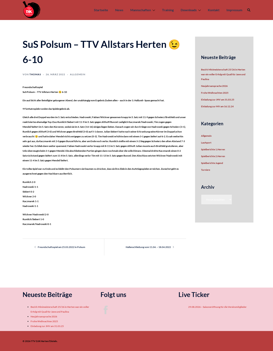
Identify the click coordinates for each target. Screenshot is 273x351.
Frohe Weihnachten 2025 (214, 92)
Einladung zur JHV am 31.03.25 (217, 99)
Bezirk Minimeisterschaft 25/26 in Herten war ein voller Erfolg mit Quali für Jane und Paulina (223, 74)
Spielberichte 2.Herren (213, 156)
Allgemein (77, 74)
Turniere (205, 169)
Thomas (35, 74)
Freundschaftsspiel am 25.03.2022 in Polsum (61, 247)
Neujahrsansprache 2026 (214, 85)
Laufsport (206, 142)
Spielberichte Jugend (212, 162)
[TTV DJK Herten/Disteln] (32, 9)
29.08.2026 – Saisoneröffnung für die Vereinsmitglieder (215, 306)
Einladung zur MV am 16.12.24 (217, 106)
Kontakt (213, 10)
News (119, 10)
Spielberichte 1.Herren (213, 149)
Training (168, 10)
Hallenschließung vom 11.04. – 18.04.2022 (148, 247)
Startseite (101, 10)
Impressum (234, 10)
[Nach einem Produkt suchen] (248, 10)
